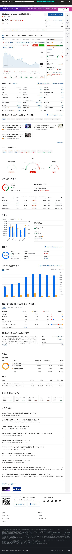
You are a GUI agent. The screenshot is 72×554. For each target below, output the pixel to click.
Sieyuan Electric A (6, 397)
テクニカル (30, 35)
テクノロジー (60, 339)
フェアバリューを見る (57, 20)
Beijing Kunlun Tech (57, 397)
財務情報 (24, 35)
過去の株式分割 (26, 39)
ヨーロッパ (53, 6)
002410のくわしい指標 (58, 83)
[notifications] (66, 1)
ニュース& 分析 (16, 35)
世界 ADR (37, 6)
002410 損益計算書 (9, 266)
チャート (8, 35)
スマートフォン (5, 515)
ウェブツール (5, 521)
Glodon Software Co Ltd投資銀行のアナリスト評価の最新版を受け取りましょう (12, 126)
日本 (16, 6)
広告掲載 (40, 515)
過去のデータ (18, 39)
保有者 (4, 354)
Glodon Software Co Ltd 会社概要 (15, 333)
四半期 (7, 269)
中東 (58, 6)
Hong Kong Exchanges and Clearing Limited (13, 383)
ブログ (3, 512)
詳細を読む (4, 344)
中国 (62, 344)
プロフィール (7, 39)
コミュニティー (39, 35)
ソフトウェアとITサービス (57, 336)
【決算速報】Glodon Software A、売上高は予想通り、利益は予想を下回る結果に (45, 126)
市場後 (33, 6)
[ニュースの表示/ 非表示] (32, 42)
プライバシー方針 (60, 550)
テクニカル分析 (8, 147)
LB (40, 397)
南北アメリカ (47, 6)
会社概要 (40, 512)
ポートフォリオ (5, 518)
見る (26, 327)
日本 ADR (42, 6)
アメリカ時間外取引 (26, 6)
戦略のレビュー (45, 29)
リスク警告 (68, 550)
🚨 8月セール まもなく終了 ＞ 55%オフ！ (46, 1)
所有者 (13, 39)
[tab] (4, 151)
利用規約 (52, 550)
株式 (4, 6)
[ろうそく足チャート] (3, 42)
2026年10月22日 (39, 102)
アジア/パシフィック (64, 6)
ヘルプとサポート (42, 518)
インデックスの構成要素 (35, 39)
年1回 (3, 269)
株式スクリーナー (10, 6)
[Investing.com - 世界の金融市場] (7, 1)
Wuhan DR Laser (19, 397)
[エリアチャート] (6, 42)
